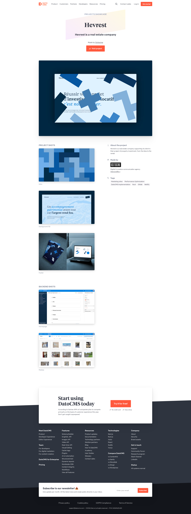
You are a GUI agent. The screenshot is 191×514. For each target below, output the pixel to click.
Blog (86, 445)
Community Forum (138, 451)
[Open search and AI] (116, 4)
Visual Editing (67, 448)
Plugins (64, 453)
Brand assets (136, 439)
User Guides (89, 453)
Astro (110, 439)
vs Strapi (111, 465)
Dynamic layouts (68, 461)
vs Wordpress (113, 468)
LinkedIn (134, 459)
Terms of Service (125, 503)
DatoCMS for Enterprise (49, 459)
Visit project (96, 48)
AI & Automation (68, 456)
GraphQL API (66, 437)
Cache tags (66, 450)
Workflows (66, 470)
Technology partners (92, 439)
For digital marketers (46, 451)
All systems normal (138, 468)
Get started (147, 4)
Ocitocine (99, 42)
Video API (65, 442)
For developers (44, 448)
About (133, 434)
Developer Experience (47, 437)
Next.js (110, 434)
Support (134, 448)
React (110, 442)
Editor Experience (45, 439)
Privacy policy (64, 503)
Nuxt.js (110, 437)
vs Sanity (111, 459)
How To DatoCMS (91, 448)
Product (42, 434)
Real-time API (67, 445)
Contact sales (125, 4)
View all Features (68, 472)
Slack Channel (136, 457)
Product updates (91, 434)
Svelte (110, 445)
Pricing (42, 465)
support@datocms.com (76, 508)
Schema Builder (68, 434)
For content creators (46, 454)
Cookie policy (82, 503)
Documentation (90, 437)
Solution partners (91, 442)
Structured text (67, 459)
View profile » (115, 172)
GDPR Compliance (103, 503)
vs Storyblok (112, 462)
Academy (88, 450)
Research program (138, 454)
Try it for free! (121, 403)
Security (134, 437)
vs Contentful (113, 457)
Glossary (88, 456)
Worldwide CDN (67, 464)
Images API (66, 439)
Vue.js (110, 448)
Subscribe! (143, 490)
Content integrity (68, 467)
